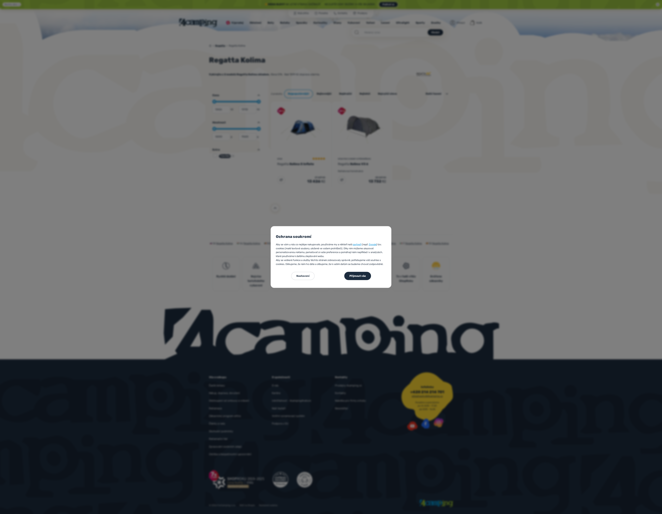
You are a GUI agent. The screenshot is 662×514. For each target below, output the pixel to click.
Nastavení (302, 275)
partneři (357, 244)
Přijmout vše (357, 275)
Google (372, 244)
